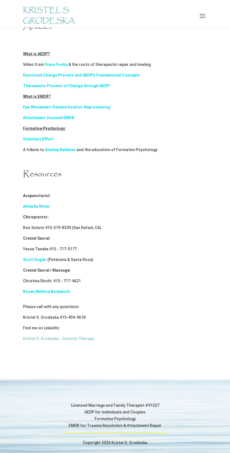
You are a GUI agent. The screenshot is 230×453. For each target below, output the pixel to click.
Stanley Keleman (60, 149)
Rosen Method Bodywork (46, 291)
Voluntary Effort (38, 139)
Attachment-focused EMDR (48, 117)
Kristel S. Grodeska (49, 15)
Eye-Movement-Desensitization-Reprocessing (66, 107)
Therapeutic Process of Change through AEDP (66, 86)
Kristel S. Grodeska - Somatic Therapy (58, 338)
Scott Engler (35, 259)
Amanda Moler (37, 206)
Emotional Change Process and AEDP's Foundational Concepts (81, 75)
